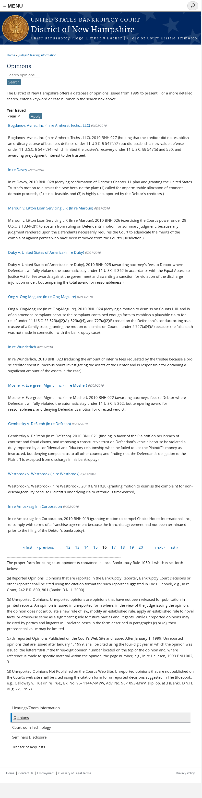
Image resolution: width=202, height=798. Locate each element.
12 (68, 547)
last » (173, 547)
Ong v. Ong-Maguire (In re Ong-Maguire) (50, 296)
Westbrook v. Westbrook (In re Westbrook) (52, 473)
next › (160, 547)
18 (122, 547)
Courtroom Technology (31, 727)
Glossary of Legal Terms (74, 773)
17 (113, 547)
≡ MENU (13, 6)
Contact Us (25, 773)
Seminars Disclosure (29, 737)
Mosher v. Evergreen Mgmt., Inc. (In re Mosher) (56, 385)
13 (77, 547)
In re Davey (26, 169)
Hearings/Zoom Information (36, 707)
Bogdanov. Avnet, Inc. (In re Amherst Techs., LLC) (57, 125)
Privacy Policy (185, 773)
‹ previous (45, 547)
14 (86, 547)
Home (11, 55)
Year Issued (16, 110)
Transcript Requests (28, 746)
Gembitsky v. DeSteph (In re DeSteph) (47, 423)
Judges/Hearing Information (37, 55)
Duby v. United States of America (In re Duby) (54, 252)
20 (141, 547)
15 (95, 547)
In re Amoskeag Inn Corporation (43, 506)
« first (27, 547)
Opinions (21, 717)
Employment (45, 773)
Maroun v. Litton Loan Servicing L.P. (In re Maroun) (59, 208)
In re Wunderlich (30, 346)
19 (132, 547)
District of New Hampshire (83, 30)
